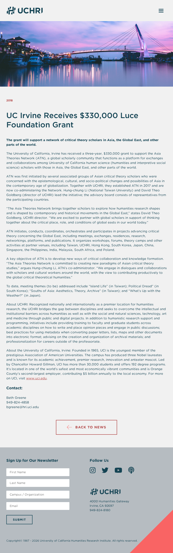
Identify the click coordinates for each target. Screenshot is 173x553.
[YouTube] (118, 472)
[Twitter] (105, 472)
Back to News (90, 427)
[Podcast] (131, 472)
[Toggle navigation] (161, 10)
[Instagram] (93, 472)
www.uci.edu (36, 378)
